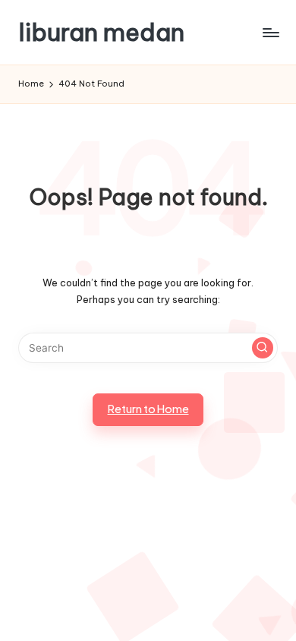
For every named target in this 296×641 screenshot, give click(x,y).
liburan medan (101, 32)
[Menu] (270, 32)
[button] (262, 347)
